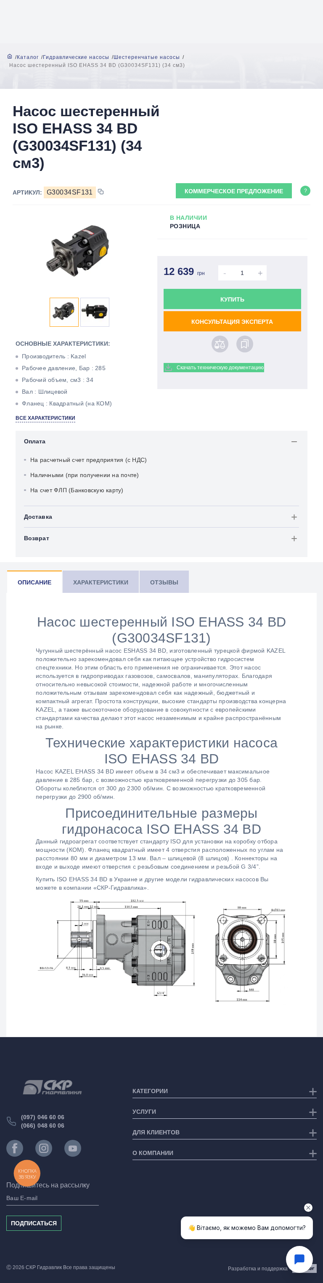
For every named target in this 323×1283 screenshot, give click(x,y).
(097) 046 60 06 (43, 1117)
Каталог (28, 57)
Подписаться (34, 1223)
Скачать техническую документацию (220, 368)
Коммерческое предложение (234, 191)
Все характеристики (45, 418)
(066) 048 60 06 (43, 1125)
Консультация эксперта (232, 321)
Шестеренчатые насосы (147, 57)
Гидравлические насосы (76, 57)
